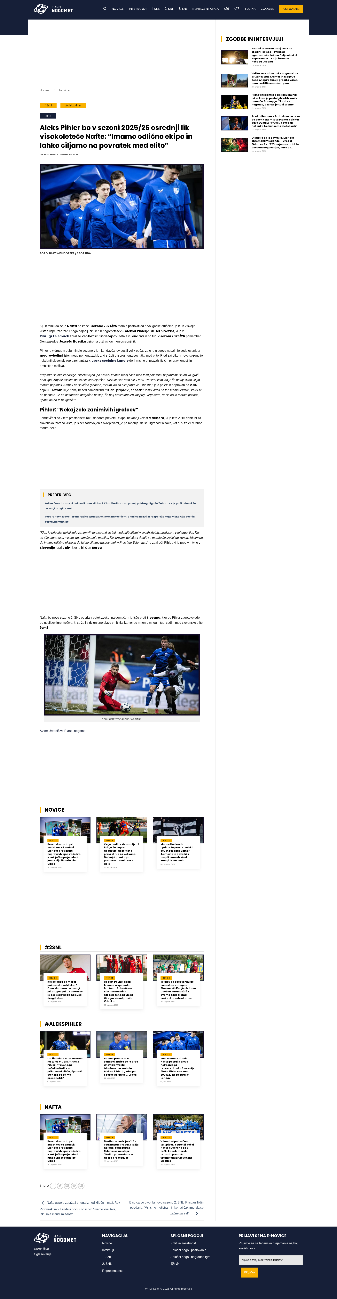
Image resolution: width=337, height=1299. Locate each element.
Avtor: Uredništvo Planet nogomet (63, 730)
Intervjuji (138, 8)
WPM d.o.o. (152, 1288)
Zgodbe (267, 8)
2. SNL (169, 8)
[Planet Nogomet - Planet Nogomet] (53, 9)
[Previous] (34, 847)
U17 (236, 8)
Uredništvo (41, 1249)
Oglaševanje (42, 1254)
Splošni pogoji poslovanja (188, 1250)
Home (44, 90)
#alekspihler (73, 105)
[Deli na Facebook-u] (53, 1186)
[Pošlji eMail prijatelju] (67, 1186)
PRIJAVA (249, 1272)
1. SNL (156, 8)
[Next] (208, 847)
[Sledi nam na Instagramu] (172, 1264)
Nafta (47, 116)
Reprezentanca (205, 8)
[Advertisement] (122, 52)
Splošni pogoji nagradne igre (190, 1257)
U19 (226, 8)
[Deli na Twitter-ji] (60, 1186)
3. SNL (183, 8)
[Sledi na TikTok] (177, 1264)
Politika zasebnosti (183, 1243)
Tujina (250, 8)
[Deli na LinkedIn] (81, 1186)
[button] (104, 8)
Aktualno (291, 8)
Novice (118, 8)
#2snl (48, 105)
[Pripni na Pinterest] (74, 1186)
